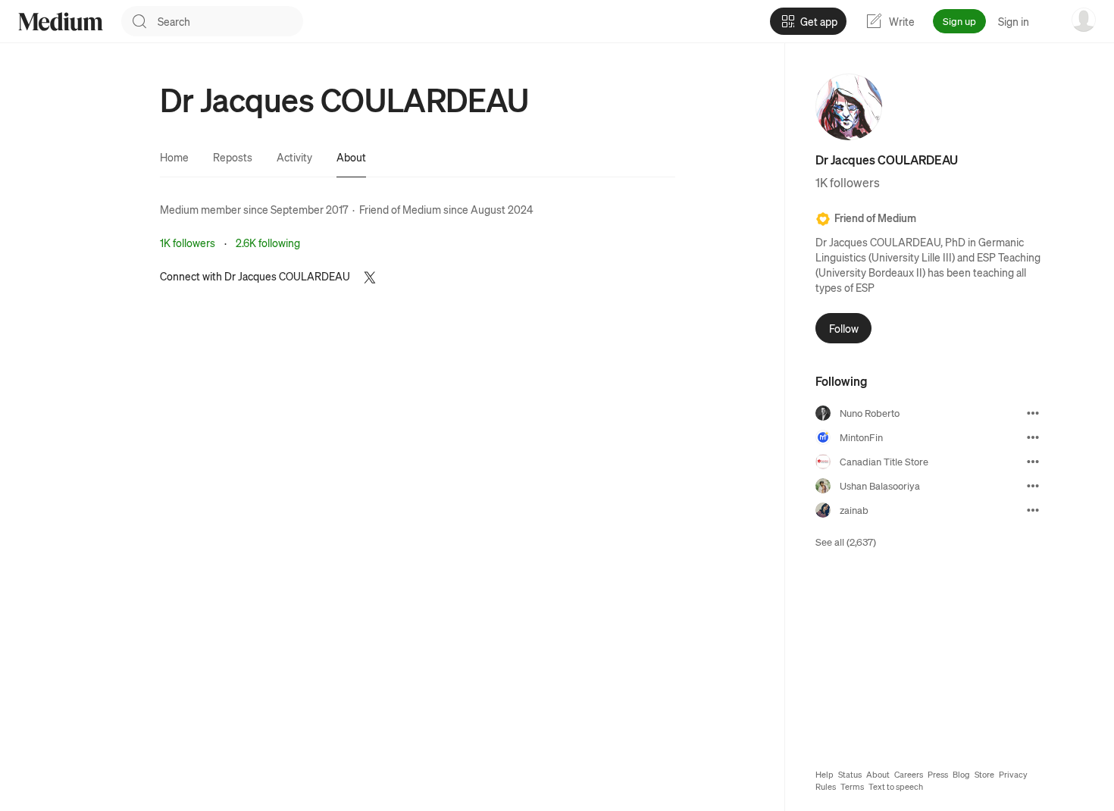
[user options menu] (1084, 20)
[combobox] (230, 21)
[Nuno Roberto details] (1033, 413)
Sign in (1013, 21)
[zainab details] (1033, 510)
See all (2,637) (845, 541)
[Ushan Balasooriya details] (1033, 486)
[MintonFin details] (1033, 437)
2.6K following (268, 242)
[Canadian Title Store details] (1033, 461)
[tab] (174, 156)
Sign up (959, 20)
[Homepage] (60, 21)
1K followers (187, 242)
